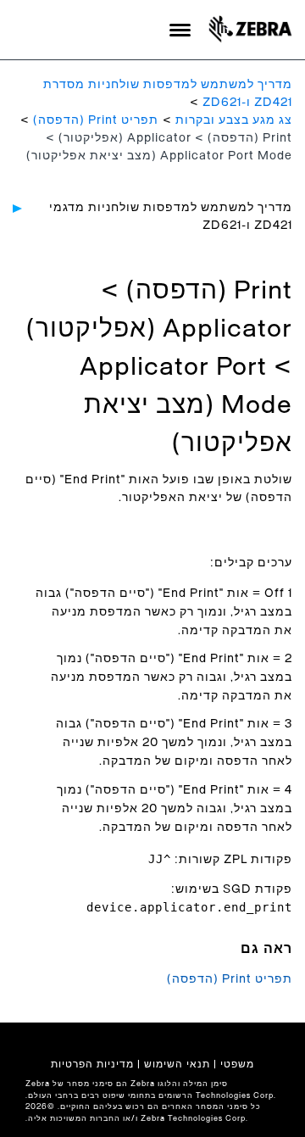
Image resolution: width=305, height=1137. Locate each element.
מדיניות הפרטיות (92, 1064)
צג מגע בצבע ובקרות (233, 120)
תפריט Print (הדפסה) (95, 120)
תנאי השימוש (177, 1064)
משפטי (237, 1064)
